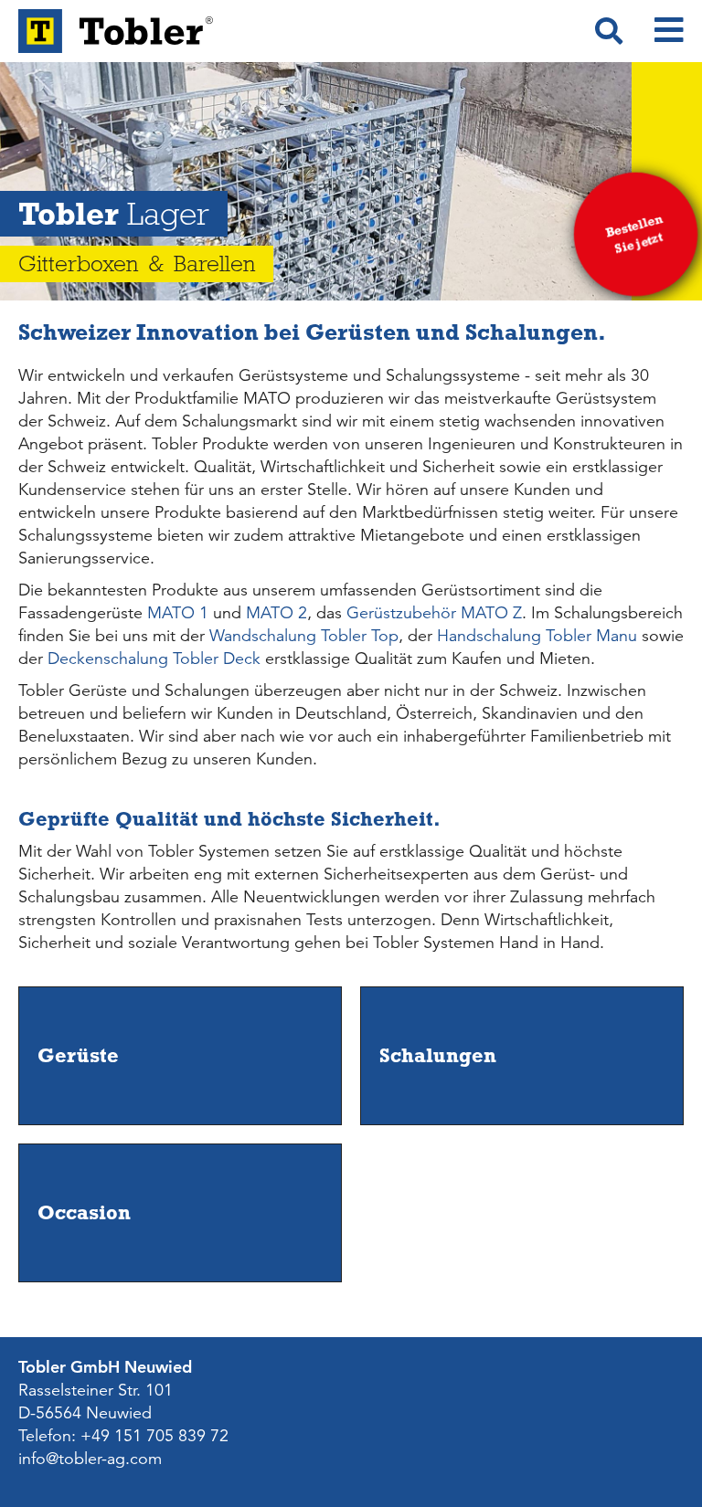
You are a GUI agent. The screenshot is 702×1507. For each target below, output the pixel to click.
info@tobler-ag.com (90, 1459)
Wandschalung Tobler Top (304, 636)
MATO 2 (276, 613)
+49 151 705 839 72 (154, 1436)
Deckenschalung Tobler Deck (154, 658)
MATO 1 (177, 613)
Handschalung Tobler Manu (537, 636)
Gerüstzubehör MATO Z (434, 613)
